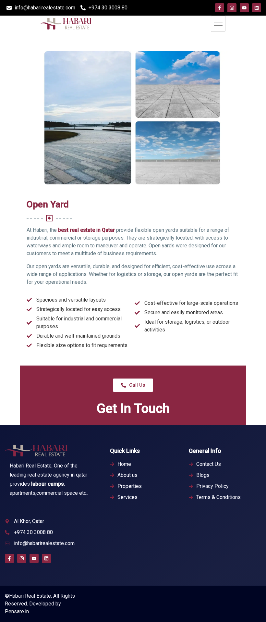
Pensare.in (17, 611)
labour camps (47, 484)
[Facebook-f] (219, 7)
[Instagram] (231, 7)
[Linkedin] (256, 7)
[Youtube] (244, 7)
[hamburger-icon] (218, 24)
